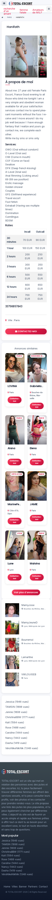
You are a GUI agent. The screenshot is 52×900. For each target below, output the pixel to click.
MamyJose (27, 605)
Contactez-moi (14, 400)
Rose (8, 727)
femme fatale (24, 11)
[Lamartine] (12, 662)
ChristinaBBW (13, 717)
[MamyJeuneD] (12, 627)
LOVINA (12, 386)
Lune (10, 563)
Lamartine (27, 657)
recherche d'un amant (9, 11)
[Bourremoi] (12, 644)
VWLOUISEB (28, 674)
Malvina (35, 563)
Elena (33, 448)
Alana (11, 448)
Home (7, 886)
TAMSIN (10, 706)
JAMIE (34, 504)
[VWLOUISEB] (12, 679)
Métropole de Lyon (37, 626)
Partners (32, 886)
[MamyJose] (12, 609)
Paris (17, 320)
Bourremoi (27, 639)
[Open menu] (48, 8)
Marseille (45, 609)
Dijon (10, 514)
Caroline (10, 732)
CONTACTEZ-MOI (27, 331)
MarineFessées (17, 504)
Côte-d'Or (13, 510)
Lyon (11, 570)
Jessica (9, 701)
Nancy (9, 737)
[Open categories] (4, 3)
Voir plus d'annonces (26, 592)
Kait (7, 722)
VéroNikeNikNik (14, 748)
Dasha (9, 743)
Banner (23, 886)
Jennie (9, 712)
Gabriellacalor (39, 386)
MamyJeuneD (29, 622)
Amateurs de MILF (38, 11)
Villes (15, 886)
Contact (43, 886)
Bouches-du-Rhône (32, 609)
